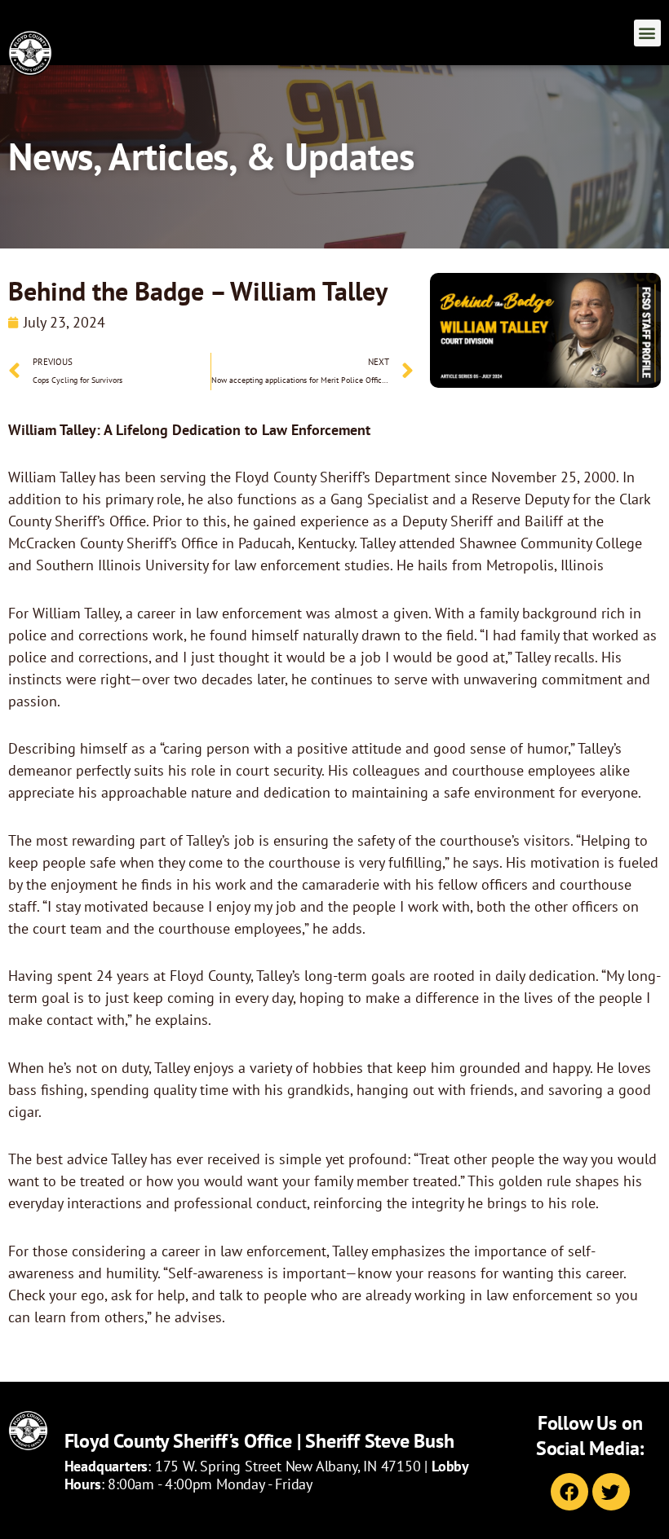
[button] (647, 33)
